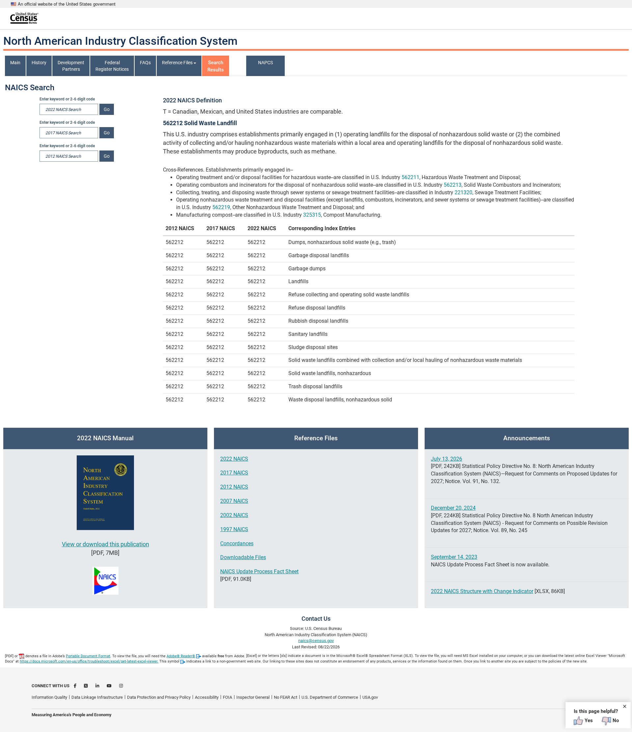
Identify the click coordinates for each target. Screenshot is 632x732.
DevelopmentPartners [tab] (71, 66)
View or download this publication (105, 544)
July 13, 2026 (446, 459)
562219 (221, 207)
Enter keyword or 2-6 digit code (67, 99)
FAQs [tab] (145, 62)
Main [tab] (15, 62)
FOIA (227, 697)
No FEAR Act (285, 697)
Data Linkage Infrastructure (97, 697)
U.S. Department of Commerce (330, 697)
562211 (410, 177)
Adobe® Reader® (181, 656)
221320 (463, 192)
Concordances (236, 543)
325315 (312, 215)
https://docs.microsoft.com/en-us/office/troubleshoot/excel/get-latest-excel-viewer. (89, 661)
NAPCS (265, 62)
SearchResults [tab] (215, 66)
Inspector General (253, 697)
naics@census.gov (316, 640)
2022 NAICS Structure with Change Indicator (482, 591)
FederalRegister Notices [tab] (112, 66)
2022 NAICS (234, 459)
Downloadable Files (243, 557)
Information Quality (49, 697)
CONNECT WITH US (50, 685)
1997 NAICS (234, 529)
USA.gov (370, 697)
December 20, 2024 (453, 508)
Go (107, 109)
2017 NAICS (234, 473)
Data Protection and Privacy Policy (159, 697)
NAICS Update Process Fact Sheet (259, 571)
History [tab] (39, 62)
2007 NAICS (234, 501)
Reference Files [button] (178, 62)
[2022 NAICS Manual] (105, 492)
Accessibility (207, 697)
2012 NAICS (234, 487)
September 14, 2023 (454, 557)
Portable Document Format (88, 656)
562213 (452, 185)
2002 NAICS (234, 515)
